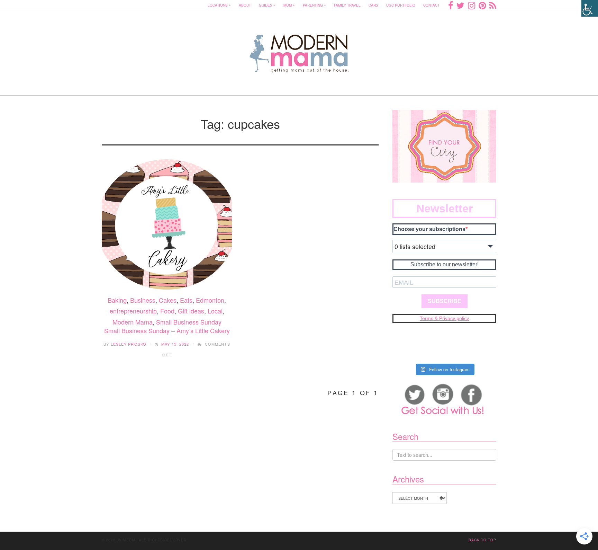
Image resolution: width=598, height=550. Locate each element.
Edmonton (210, 299)
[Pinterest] (482, 5)
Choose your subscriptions (429, 229)
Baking (117, 299)
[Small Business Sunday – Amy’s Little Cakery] (167, 224)
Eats (186, 299)
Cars (373, 5)
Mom (287, 5)
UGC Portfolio (400, 5)
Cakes (167, 299)
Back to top (482, 540)
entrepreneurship (133, 310)
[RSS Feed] (492, 5)
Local (215, 310)
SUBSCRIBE (444, 301)
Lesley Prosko (128, 344)
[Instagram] (471, 5)
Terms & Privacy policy (444, 318)
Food (167, 310)
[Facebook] (450, 5)
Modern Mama (132, 321)
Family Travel (347, 5)
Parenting (313, 5)
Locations (218, 5)
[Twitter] (460, 5)
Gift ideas (191, 310)
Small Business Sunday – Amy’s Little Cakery (167, 330)
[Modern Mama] (299, 49)
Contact (431, 5)
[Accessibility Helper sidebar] (589, 8)
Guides (265, 5)
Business (142, 299)
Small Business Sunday (188, 321)
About (245, 5)
